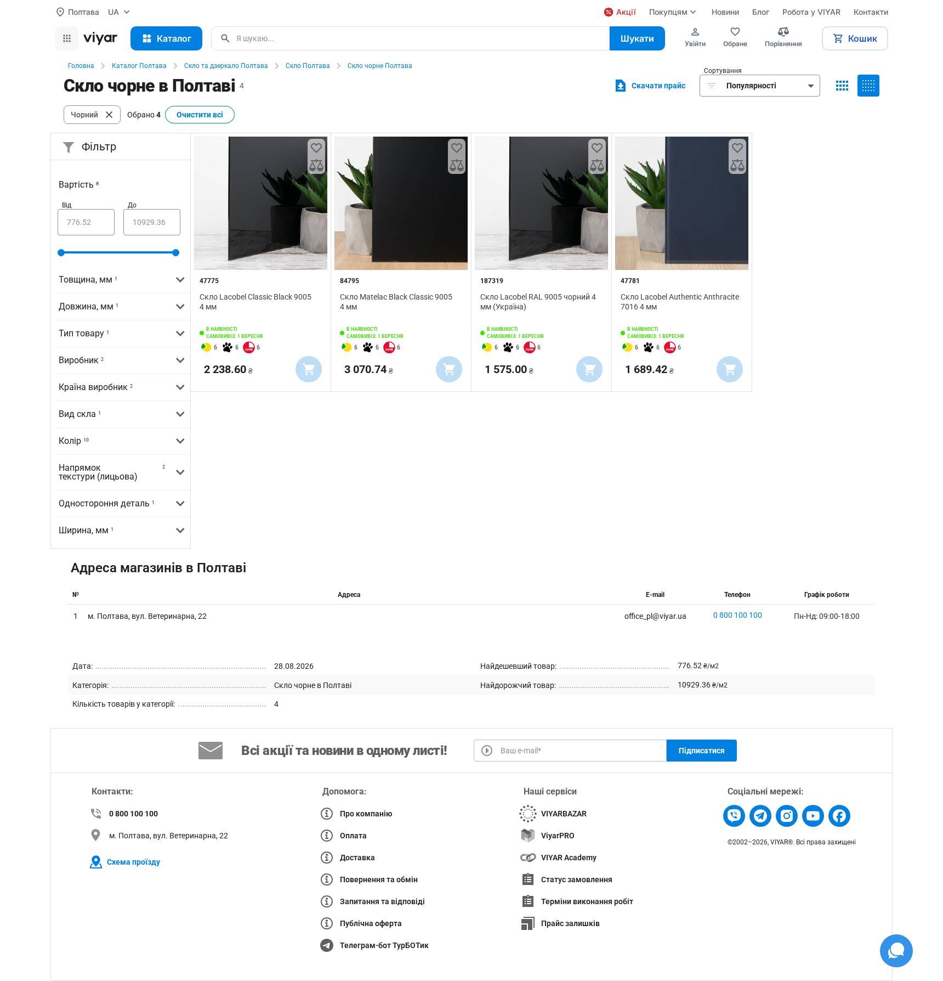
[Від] (86, 222)
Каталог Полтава (139, 66)
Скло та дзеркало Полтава (226, 66)
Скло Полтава (308, 66)
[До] (151, 222)
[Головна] (100, 38)
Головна (81, 66)
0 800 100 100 (737, 615)
